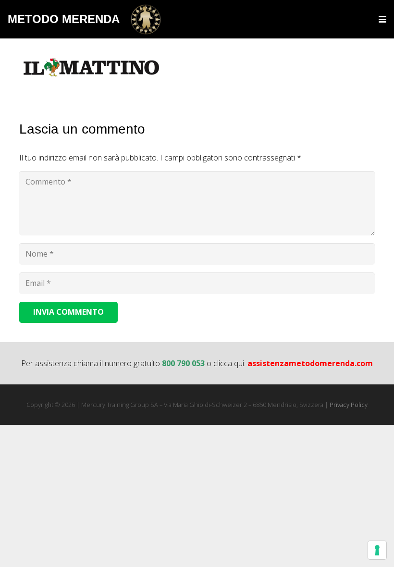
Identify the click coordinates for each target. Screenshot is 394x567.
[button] (382, 19)
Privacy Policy (349, 404)
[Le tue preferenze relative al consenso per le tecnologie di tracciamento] (377, 550)
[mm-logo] (145, 19)
